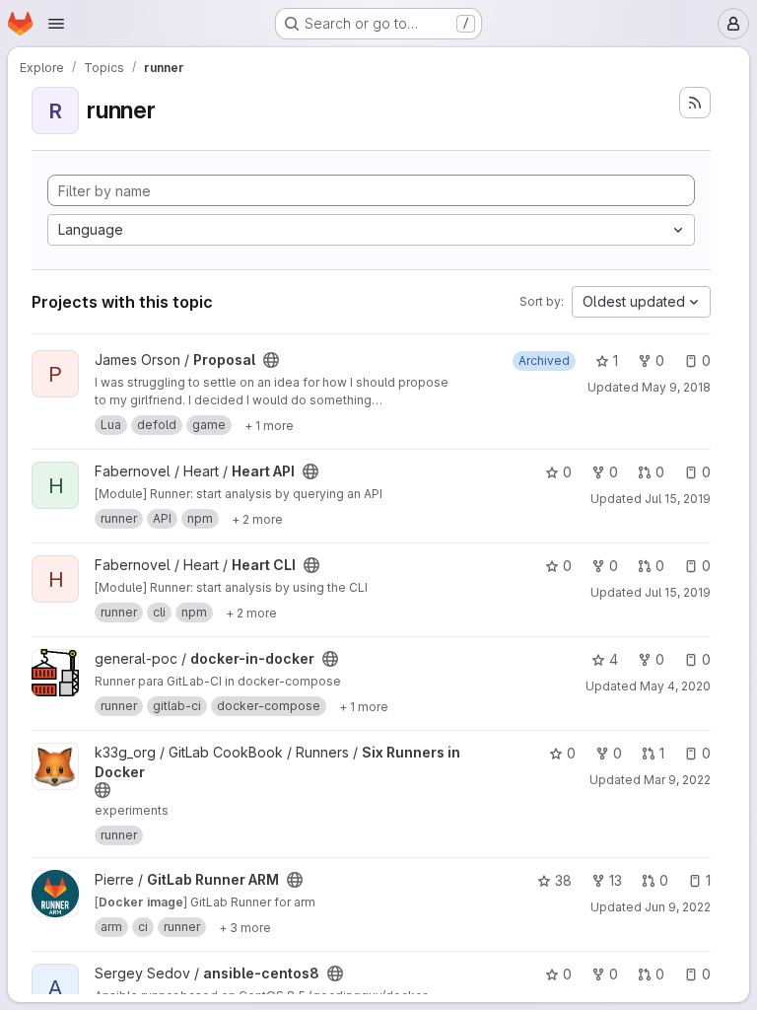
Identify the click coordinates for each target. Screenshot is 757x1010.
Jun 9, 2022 (678, 907)
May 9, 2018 (676, 387)
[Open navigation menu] (56, 23)
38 (563, 880)
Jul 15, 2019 (678, 498)
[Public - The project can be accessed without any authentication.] (271, 360)
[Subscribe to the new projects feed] (695, 102)
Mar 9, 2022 (677, 779)
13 (615, 880)
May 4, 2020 (675, 686)
